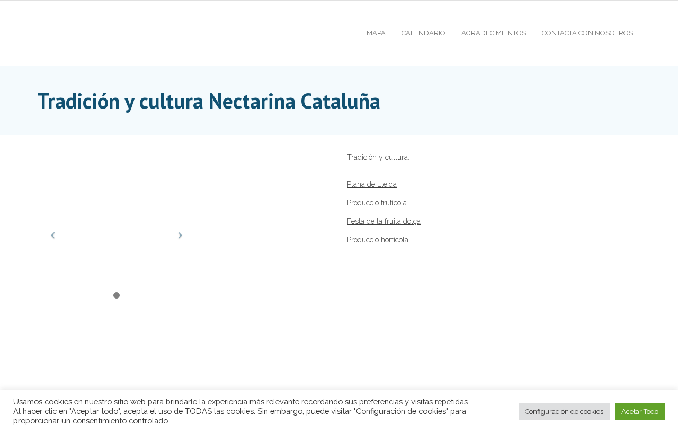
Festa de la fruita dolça (384, 221)
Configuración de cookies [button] (564, 412)
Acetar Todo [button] (639, 412)
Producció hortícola (377, 240)
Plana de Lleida (372, 184)
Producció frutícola (377, 203)
